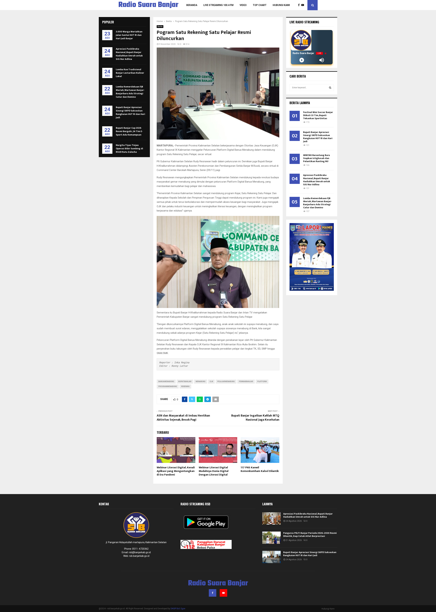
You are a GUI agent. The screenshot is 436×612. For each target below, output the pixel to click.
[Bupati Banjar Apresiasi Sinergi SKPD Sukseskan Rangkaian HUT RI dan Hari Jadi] (271, 557)
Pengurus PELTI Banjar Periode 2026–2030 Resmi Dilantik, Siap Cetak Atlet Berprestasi (310, 534)
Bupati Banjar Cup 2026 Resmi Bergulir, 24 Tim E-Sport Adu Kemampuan (129, 131)
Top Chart (260, 5)
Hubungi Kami (281, 5)
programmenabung (167, 386)
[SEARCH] (330, 87)
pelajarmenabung (226, 381)
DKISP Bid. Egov (178, 608)
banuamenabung (166, 381)
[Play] (302, 60)
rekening (185, 386)
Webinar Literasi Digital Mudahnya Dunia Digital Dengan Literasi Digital (213, 471)
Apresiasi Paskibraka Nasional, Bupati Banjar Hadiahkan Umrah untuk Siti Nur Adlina (129, 54)
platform (262, 381)
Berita (160, 26)
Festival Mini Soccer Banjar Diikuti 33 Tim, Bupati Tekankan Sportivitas (318, 115)
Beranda (191, 5)
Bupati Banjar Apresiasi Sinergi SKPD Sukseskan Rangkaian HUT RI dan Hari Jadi (130, 112)
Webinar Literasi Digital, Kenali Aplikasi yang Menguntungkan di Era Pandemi (176, 471)
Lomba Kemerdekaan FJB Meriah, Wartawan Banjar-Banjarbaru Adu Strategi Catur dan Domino (130, 92)
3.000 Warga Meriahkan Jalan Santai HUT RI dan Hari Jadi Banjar (129, 35)
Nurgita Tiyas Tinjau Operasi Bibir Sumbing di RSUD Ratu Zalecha (129, 148)
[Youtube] (303, 5)
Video (243, 5)
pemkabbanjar (246, 381)
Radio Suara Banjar (148, 5)
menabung (200, 381)
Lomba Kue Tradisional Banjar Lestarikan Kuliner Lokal (130, 72)
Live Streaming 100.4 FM (218, 5)
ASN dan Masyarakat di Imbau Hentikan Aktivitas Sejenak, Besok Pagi (183, 417)
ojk (211, 381)
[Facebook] (299, 5)
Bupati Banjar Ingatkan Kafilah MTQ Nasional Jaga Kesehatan (255, 417)
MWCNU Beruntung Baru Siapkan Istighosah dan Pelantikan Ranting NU (316, 158)
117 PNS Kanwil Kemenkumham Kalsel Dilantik (260, 469)
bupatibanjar (184, 381)
